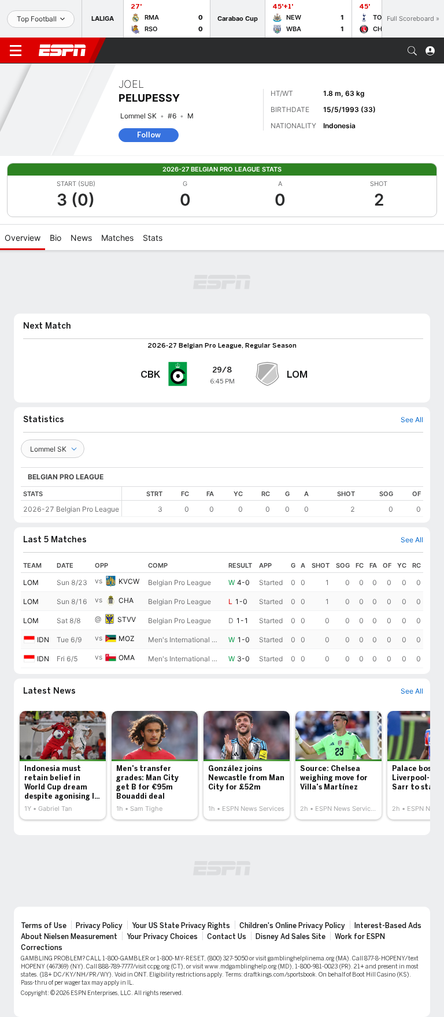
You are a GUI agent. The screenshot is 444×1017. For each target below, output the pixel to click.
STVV (126, 619)
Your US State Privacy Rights (181, 926)
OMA (127, 657)
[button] (412, 50)
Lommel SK (138, 115)
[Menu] (15, 51)
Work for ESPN (360, 937)
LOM (31, 582)
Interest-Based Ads (387, 926)
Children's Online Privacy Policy (292, 926)
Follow (149, 135)
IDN (43, 639)
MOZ (127, 638)
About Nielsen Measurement (69, 937)
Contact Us (226, 937)
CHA (126, 600)
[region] (272, 501)
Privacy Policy (99, 926)
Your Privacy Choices (162, 937)
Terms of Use (43, 926)
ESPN (62, 50)
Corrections (41, 948)
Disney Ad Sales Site (290, 937)
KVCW (129, 581)
